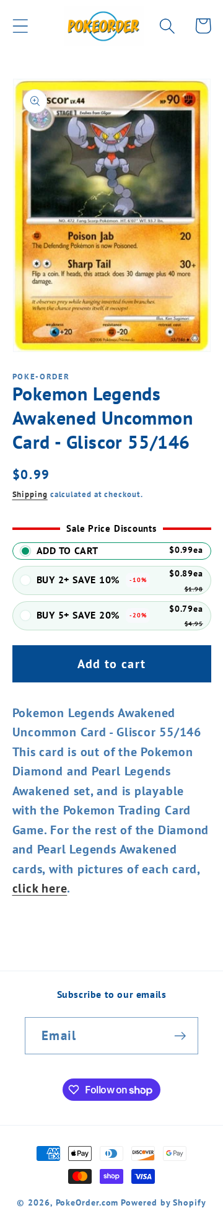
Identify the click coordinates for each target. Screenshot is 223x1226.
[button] (20, 25)
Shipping (30, 494)
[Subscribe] (180, 1036)
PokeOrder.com (87, 1202)
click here (40, 888)
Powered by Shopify (163, 1202)
